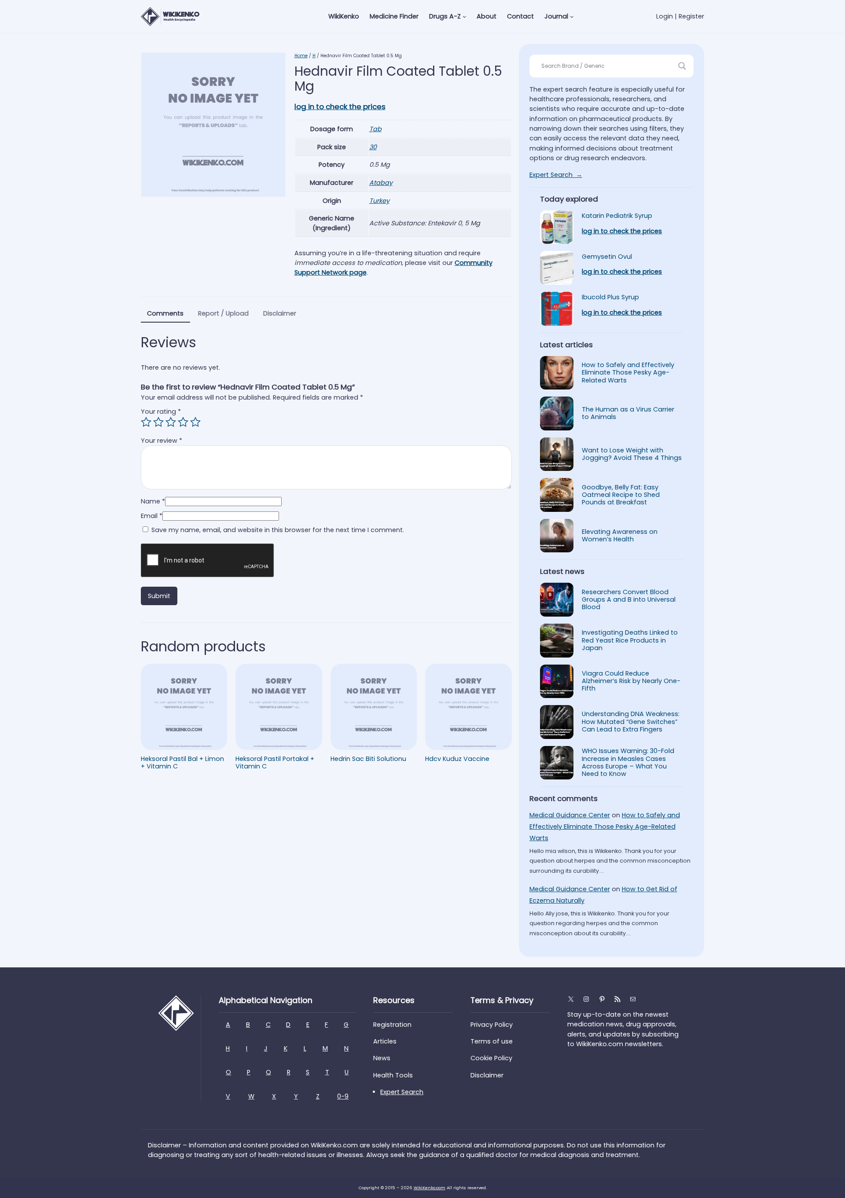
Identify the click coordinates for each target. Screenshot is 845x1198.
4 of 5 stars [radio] (183, 422)
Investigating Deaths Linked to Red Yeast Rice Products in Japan (630, 640)
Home (301, 55)
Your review (161, 440)
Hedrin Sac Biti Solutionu (368, 759)
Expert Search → (555, 174)
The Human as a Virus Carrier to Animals (628, 413)
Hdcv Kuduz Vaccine (457, 759)
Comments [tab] (165, 313)
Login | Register (680, 16)
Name (153, 501)
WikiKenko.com (429, 1188)
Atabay (381, 182)
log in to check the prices (340, 106)
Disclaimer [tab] (279, 313)
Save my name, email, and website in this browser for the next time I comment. (277, 530)
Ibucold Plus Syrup (610, 297)
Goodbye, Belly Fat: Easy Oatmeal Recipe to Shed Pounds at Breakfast (621, 495)
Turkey (379, 200)
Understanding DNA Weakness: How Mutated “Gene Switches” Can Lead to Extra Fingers (631, 721)
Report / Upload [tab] (223, 313)
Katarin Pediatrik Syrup (617, 216)
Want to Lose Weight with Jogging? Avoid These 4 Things (632, 454)
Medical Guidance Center (569, 815)
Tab (375, 129)
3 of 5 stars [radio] (170, 422)
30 (373, 147)
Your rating (161, 411)
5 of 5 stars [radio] (195, 422)
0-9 (343, 1096)
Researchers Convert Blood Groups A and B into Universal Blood (629, 599)
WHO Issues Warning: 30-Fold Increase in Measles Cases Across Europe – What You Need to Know (628, 762)
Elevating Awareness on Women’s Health (620, 536)
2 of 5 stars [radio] (158, 422)
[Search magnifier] (682, 66)
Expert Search (401, 1092)
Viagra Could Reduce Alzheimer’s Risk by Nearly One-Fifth (631, 681)
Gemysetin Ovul (607, 257)
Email (151, 515)
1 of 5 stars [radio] (146, 422)
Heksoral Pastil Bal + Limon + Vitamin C (182, 763)
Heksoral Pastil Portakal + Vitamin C (274, 763)
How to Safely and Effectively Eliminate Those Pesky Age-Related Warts (628, 372)
